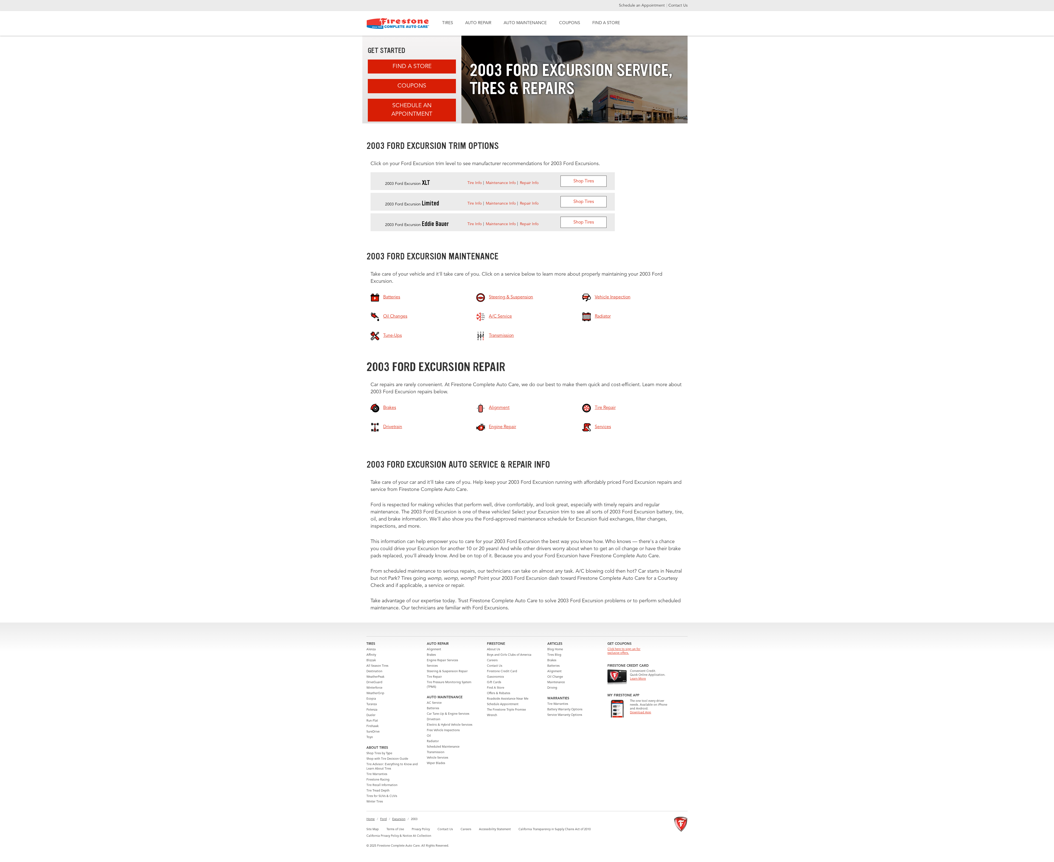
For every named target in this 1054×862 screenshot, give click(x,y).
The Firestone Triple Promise (506, 709)
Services (432, 666)
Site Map (372, 829)
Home (370, 819)
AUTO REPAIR (478, 23)
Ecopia (371, 698)
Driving (552, 687)
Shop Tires (583, 181)
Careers (492, 660)
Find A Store (412, 66)
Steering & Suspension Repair (447, 671)
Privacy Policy (421, 829)
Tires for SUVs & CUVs (381, 796)
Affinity (371, 655)
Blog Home (555, 649)
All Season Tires (377, 666)
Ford (383, 819)
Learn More (638, 678)
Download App (640, 712)
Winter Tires (374, 801)
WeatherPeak (375, 677)
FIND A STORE (606, 23)
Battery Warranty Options (564, 709)
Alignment (434, 649)
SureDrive (373, 731)
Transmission (435, 752)
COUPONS (569, 23)
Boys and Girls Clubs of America (509, 655)
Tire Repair (434, 677)
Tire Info (474, 183)
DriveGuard (374, 682)
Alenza (371, 649)
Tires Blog (554, 655)
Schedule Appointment (502, 704)
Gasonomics (495, 677)
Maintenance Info (501, 183)
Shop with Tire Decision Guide (387, 759)
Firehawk (372, 726)
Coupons (411, 86)
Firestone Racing (377, 779)
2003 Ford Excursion (407, 184)
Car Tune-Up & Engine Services (448, 714)
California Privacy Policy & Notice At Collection (398, 836)
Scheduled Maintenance (443, 746)
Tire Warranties (376, 774)
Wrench (492, 715)
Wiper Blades (436, 763)
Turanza (371, 704)
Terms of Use (395, 829)
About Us (493, 649)
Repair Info (529, 183)
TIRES (447, 23)
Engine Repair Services (442, 660)
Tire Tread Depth (377, 790)
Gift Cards (494, 682)
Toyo (369, 737)
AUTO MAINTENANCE (525, 23)
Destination (374, 671)
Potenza (371, 709)
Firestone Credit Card (502, 671)
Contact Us (678, 5)
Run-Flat (372, 720)
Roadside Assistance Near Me (507, 698)
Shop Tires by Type (379, 753)
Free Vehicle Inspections (443, 730)
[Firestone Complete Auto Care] (398, 23)
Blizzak (371, 660)
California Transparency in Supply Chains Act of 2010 (554, 829)
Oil (429, 735)
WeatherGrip (375, 693)
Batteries (433, 708)
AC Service (434, 703)
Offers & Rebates (498, 693)
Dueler (370, 715)
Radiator (433, 741)
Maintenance (556, 682)
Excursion (398, 819)
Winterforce (374, 687)
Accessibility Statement (495, 829)
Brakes (431, 655)
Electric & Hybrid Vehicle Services (449, 725)
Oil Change (555, 677)
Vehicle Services (437, 757)
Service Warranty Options (564, 715)
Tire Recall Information (381, 785)
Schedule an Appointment (642, 5)
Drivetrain (433, 719)
